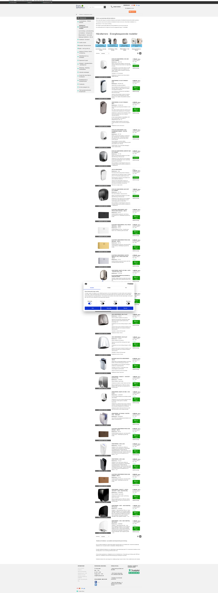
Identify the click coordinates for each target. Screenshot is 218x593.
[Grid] (138, 53)
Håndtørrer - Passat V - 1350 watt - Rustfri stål (121, 377)
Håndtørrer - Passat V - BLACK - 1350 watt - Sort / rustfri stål (120, 490)
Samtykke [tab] (92, 287)
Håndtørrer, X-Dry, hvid (118, 443)
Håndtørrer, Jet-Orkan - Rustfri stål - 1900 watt (120, 414)
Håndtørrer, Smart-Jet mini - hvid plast (121, 392)
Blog (78, 580)
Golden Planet (81, 591)
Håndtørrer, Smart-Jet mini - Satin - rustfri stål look (121, 271)
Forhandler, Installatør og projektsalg (82, 577)
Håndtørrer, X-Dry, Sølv (118, 459)
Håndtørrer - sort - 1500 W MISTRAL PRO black (121, 506)
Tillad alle (125, 308)
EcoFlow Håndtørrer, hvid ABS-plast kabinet (120, 59)
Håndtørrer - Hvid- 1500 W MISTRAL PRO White (121, 521)
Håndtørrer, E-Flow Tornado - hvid (120, 81)
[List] (140, 53)
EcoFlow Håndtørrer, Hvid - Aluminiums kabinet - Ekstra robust (119, 131)
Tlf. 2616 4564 (97, 568)
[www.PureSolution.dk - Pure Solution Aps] (80, 7)
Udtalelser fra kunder (81, 574)
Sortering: (98, 53)
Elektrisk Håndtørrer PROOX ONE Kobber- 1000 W (121, 475)
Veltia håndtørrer (117, 169)
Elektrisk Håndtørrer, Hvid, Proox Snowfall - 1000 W (121, 225)
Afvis (93, 308)
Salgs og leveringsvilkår (82, 571)
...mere (116, 454)
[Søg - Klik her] (105, 7)
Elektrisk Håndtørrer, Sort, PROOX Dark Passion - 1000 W (119, 210)
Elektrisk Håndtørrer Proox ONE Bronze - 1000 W (121, 429)
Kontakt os (30, 2)
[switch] (102, 303)
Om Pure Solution (13, 2)
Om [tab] (126, 287)
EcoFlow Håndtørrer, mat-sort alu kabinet (120, 189)
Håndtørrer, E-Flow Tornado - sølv (120, 103)
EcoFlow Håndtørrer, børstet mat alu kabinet (121, 151)
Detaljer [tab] (109, 287)
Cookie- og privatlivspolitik (82, 579)
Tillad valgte (109, 308)
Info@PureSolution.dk (99, 575)
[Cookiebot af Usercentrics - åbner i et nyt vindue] (128, 284)
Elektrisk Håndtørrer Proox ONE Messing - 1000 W (121, 240)
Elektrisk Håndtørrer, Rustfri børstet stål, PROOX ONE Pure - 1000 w (120, 256)
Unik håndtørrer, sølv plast (119, 314)
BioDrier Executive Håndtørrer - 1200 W (121, 359)
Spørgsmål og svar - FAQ (47, 2)
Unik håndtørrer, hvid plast (119, 337)
